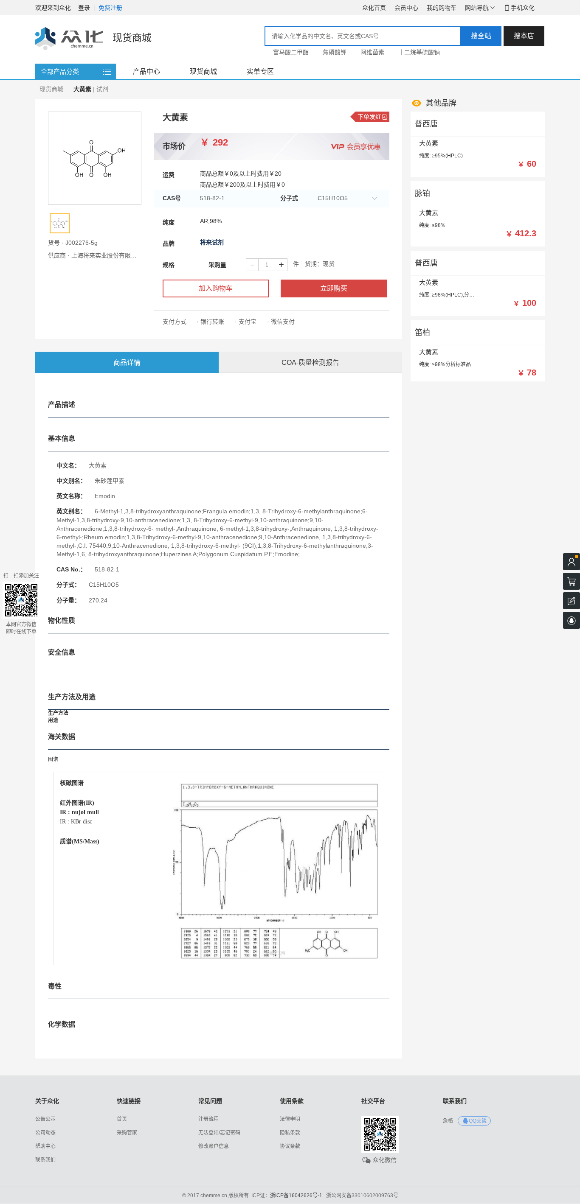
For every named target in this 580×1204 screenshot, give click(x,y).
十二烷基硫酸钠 (419, 52)
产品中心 (146, 71)
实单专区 (260, 71)
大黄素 (428, 143)
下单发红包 (372, 116)
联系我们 (45, 1160)
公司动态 (45, 1133)
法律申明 (290, 1119)
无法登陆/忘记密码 (219, 1133)
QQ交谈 (478, 1121)
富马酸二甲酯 (291, 52)
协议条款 (290, 1146)
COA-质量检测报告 (310, 362)
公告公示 (45, 1119)
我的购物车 (441, 7)
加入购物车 (216, 288)
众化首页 (374, 7)
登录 (84, 7)
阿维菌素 (372, 52)
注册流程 (208, 1119)
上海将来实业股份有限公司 (107, 255)
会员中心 (406, 7)
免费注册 (110, 7)
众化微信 (385, 1159)
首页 (122, 1119)
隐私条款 (290, 1133)
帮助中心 (45, 1146)
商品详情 (127, 362)
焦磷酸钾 (334, 52)
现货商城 (203, 71)
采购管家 (127, 1133)
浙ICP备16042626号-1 (296, 1195)
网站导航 (477, 7)
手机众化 (523, 7)
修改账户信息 (213, 1146)
